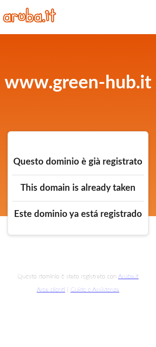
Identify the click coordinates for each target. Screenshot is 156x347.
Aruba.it (128, 276)
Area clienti (51, 290)
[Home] (29, 20)
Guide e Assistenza (94, 290)
